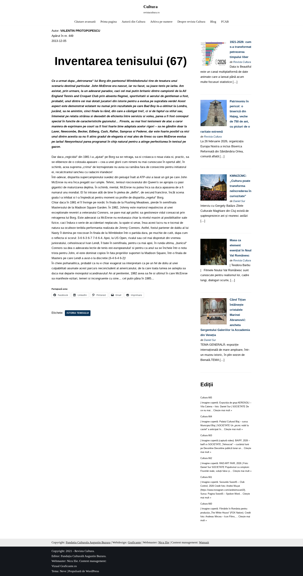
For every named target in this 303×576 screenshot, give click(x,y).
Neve (63, 571)
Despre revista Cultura (191, 21)
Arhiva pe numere (161, 21)
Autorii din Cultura (133, 21)
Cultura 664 (206, 416)
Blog (213, 21)
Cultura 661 (206, 477)
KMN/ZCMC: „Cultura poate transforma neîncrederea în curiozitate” (240, 186)
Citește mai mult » (222, 410)
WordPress (92, 571)
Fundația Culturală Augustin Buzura (83, 556)
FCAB (225, 21)
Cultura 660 (206, 503)
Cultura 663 (206, 435)
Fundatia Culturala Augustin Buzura (88, 542)
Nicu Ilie (163, 542)
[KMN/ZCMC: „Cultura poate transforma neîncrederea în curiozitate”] (213, 199)
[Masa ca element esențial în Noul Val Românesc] (213, 264)
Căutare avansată (85, 21)
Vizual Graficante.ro (64, 566)
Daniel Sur (239, 201)
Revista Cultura (242, 61)
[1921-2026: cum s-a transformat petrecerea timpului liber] (213, 65)
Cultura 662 (206, 458)
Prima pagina (108, 21)
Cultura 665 (206, 397)
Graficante (134, 542)
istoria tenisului (78, 313)
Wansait (204, 542)
